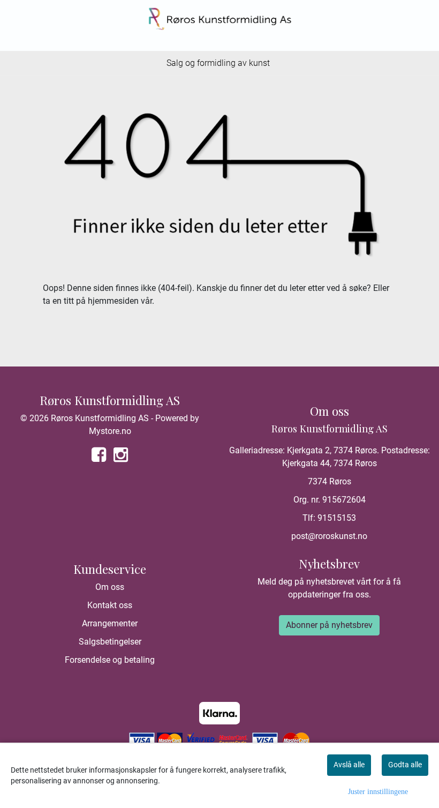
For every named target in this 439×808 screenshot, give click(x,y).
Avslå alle (349, 764)
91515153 (336, 518)
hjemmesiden (113, 301)
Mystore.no (110, 431)
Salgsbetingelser (110, 642)
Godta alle (405, 764)
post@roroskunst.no (329, 536)
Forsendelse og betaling (110, 660)
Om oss (109, 587)
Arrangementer (110, 623)
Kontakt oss (109, 605)
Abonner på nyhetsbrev (329, 625)
